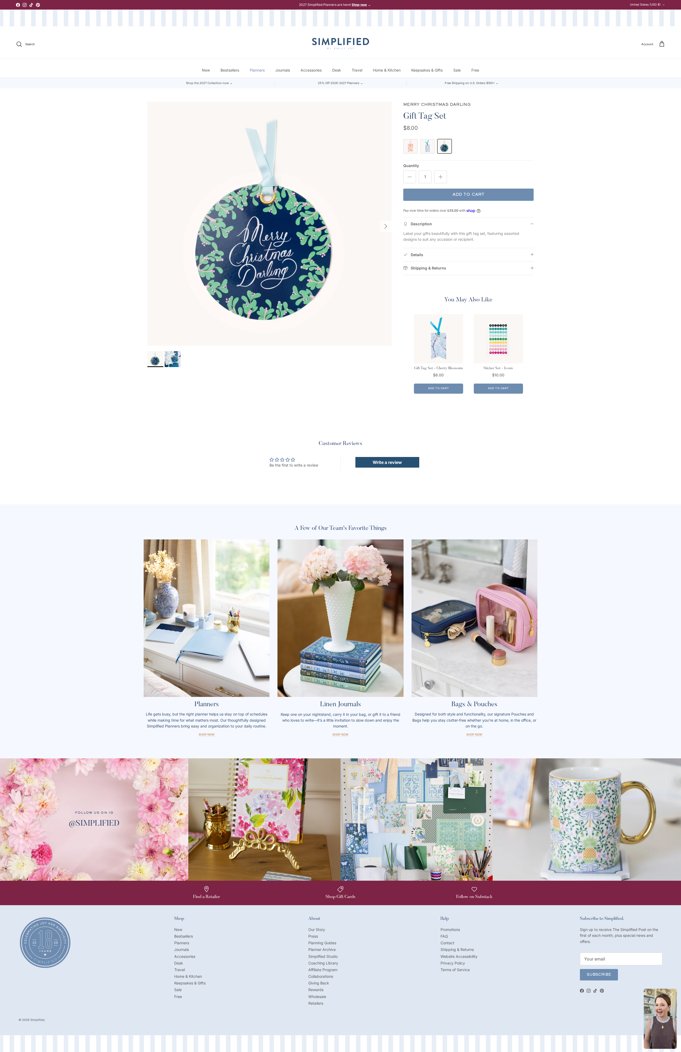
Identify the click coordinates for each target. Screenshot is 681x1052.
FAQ (444, 936)
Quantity (411, 165)
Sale (457, 70)
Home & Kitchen (387, 70)
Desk (336, 70)
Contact (447, 943)
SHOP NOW (474, 734)
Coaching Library (323, 963)
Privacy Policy (453, 963)
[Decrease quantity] (409, 177)
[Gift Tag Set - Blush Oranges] (410, 146)
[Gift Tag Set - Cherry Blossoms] (427, 146)
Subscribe (599, 974)
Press (313, 936)
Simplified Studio (323, 956)
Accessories (311, 70)
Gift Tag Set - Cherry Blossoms (438, 368)
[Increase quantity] (440, 177)
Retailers (315, 1003)
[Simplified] (340, 43)
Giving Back (318, 983)
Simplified (37, 1020)
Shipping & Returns (457, 949)
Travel (357, 70)
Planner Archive (322, 949)
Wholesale (317, 996)
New (206, 70)
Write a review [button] (387, 462)
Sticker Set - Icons (498, 368)
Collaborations (320, 976)
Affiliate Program (322, 969)
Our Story (316, 929)
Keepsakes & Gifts (427, 70)
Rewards (315, 989)
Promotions (450, 929)
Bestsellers (230, 70)
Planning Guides (322, 943)
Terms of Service (455, 969)
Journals (282, 70)
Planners (257, 70)
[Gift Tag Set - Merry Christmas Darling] (444, 146)
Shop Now (207, 734)
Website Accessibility (459, 956)
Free (475, 70)
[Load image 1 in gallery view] (269, 224)
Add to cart (468, 195)
